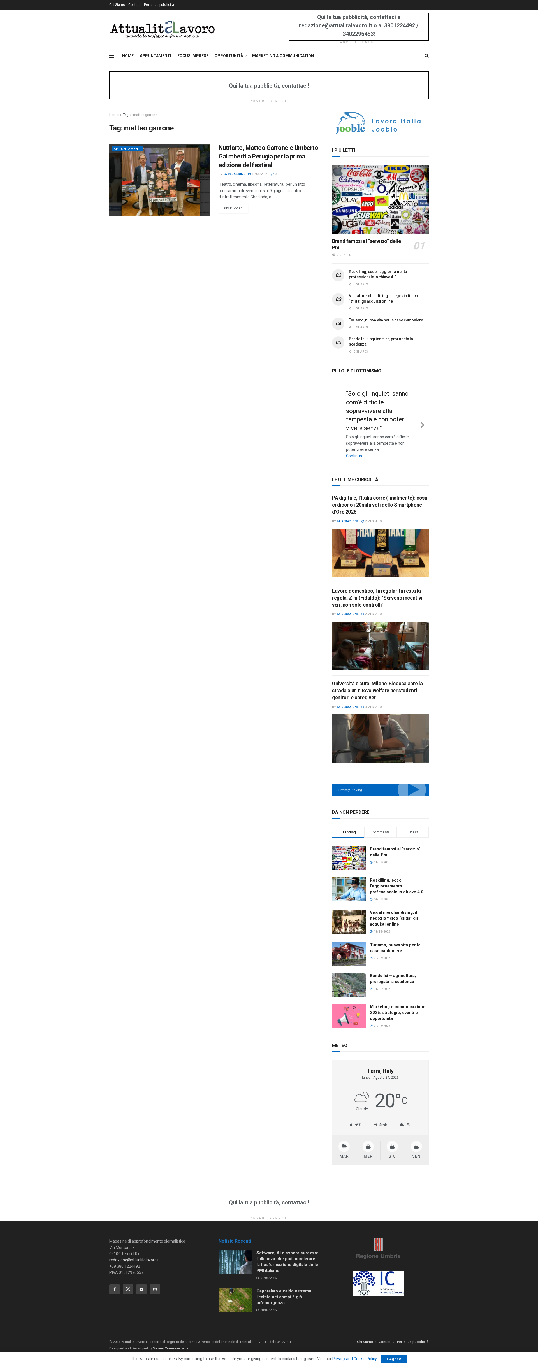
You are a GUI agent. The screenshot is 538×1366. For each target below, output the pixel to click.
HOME (128, 55)
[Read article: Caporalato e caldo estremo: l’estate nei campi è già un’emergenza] (235, 1300)
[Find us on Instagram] (155, 1289)
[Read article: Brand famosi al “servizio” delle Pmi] (380, 199)
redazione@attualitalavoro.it (134, 1260)
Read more (236, 208)
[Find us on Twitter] (128, 1289)
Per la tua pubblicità (159, 5)
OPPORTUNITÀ (229, 55)
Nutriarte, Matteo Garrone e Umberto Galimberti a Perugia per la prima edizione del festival (268, 156)
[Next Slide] (422, 424)
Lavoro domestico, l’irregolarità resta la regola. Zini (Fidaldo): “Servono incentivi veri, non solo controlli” (377, 598)
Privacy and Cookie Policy (354, 1358)
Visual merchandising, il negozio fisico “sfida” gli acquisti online (394, 918)
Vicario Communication (171, 1348)
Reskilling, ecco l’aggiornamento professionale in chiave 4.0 (396, 886)
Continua (354, 456)
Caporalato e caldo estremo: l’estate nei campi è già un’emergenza (284, 1296)
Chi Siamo (117, 5)
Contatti (134, 5)
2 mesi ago (373, 521)
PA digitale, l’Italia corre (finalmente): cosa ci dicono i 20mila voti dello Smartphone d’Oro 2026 (379, 505)
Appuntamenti (128, 149)
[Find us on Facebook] (114, 1289)
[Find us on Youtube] (141, 1289)
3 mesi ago (373, 707)
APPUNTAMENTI (155, 55)
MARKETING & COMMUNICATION (283, 55)
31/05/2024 (259, 174)
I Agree (394, 1359)
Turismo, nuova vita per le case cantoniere (386, 320)
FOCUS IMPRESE (192, 55)
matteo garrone (145, 115)
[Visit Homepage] (162, 29)
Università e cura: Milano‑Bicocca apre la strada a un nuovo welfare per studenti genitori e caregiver (377, 690)
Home (114, 115)
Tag (126, 115)
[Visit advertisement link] (380, 123)
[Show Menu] (111, 56)
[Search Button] (427, 56)
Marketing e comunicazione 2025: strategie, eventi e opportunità (397, 1012)
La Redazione (234, 174)
